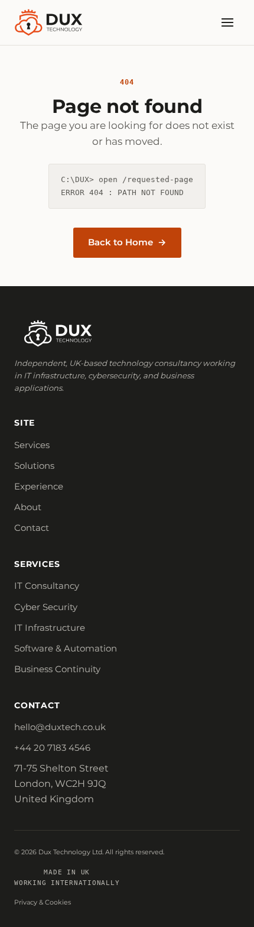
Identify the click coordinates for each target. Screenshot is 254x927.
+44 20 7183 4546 (52, 748)
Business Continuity (57, 669)
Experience (38, 486)
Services (32, 445)
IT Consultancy (46, 586)
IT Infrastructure (49, 628)
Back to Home (120, 242)
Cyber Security (45, 607)
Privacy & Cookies (42, 902)
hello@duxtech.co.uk (60, 727)
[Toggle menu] (227, 22)
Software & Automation (65, 648)
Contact (31, 528)
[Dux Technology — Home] (49, 22)
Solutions (34, 466)
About (27, 507)
